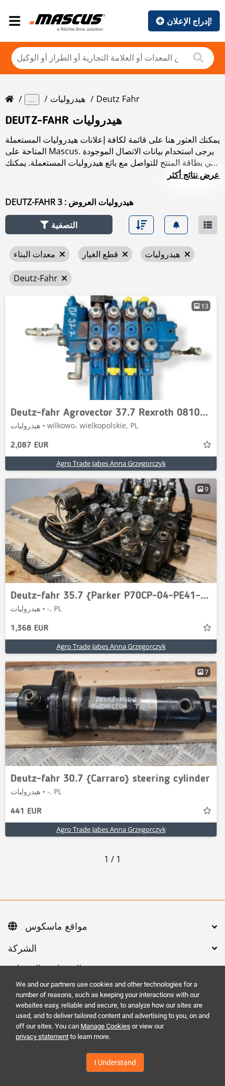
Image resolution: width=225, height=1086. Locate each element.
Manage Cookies (105, 1026)
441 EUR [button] (26, 811)
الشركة (22, 949)
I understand (115, 1062)
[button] (59, 224)
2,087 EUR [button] (29, 445)
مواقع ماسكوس (56, 927)
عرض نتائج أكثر (193, 174)
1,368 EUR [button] (29, 628)
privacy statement (42, 1037)
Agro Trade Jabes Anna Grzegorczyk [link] (111, 463)
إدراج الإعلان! (189, 21)
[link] (111, 347)
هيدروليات (67, 99)
